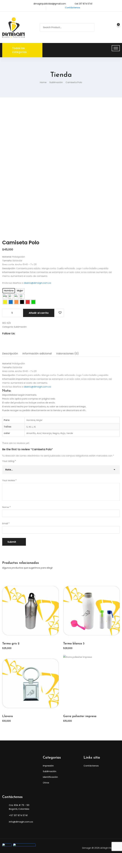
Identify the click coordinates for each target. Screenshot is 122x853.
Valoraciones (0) (67, 353)
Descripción (10, 353)
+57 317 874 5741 (18, 815)
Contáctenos (72, 7)
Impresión (48, 765)
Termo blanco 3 (74, 643)
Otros (46, 782)
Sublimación (56, 82)
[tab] (10, 353)
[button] (60, 313)
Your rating (9, 461)
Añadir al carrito (39, 313)
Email (6, 523)
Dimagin (86, 847)
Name (6, 507)
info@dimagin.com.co (21, 821)
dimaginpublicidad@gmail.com (49, 3)
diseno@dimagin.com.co (37, 282)
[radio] (9, 290)
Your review (9, 480)
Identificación (50, 777)
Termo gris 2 (10, 643)
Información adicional (37, 353)
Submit (11, 542)
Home (43, 82)
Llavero (7, 716)
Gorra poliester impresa (79, 716)
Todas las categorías (19, 50)
